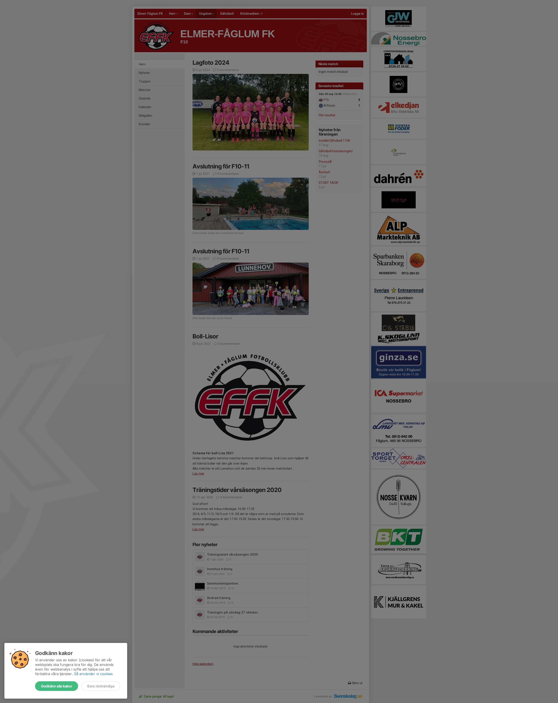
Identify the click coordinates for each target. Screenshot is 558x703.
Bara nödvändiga (100, 686)
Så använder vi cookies (93, 674)
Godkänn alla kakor (56, 686)
